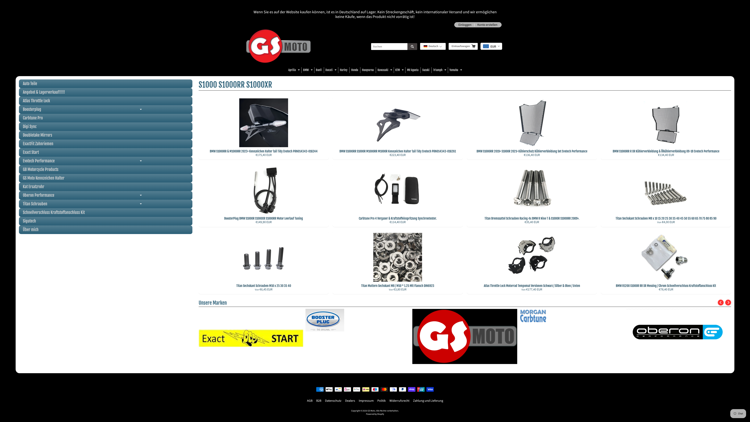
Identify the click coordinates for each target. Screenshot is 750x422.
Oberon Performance (99, 196)
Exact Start (31, 152)
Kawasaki (385, 70)
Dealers (350, 401)
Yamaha (456, 70)
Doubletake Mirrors (37, 135)
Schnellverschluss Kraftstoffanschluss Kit (54, 212)
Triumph (440, 70)
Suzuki (425, 70)
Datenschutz (333, 401)
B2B (318, 401)
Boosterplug (99, 110)
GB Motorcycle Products (40, 169)
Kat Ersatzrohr (33, 186)
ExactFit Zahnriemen (38, 143)
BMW (308, 70)
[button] (433, 46)
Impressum (366, 401)
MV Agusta (413, 70)
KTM (400, 70)
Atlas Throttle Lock (36, 100)
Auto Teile (30, 83)
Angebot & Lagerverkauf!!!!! (44, 92)
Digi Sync (30, 126)
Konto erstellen (487, 24)
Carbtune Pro (33, 118)
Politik (381, 401)
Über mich (30, 229)
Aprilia (294, 70)
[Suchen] (412, 46)
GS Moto (371, 410)
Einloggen (464, 24)
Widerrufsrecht (399, 401)
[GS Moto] (278, 46)
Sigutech (29, 221)
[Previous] (721, 302)
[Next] (728, 302)
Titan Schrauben (99, 204)
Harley (343, 70)
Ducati (331, 70)
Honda (354, 70)
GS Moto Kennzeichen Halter (43, 178)
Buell (319, 70)
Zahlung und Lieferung (428, 401)
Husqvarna (368, 70)
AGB (309, 401)
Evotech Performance (99, 161)
